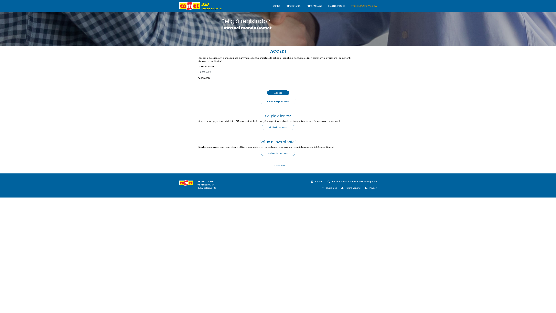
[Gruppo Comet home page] (202, 5)
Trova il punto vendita (364, 5)
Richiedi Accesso (278, 127)
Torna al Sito (278, 165)
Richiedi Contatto (278, 153)
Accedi (278, 92)
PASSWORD (204, 78)
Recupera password (278, 101)
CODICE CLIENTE (206, 66)
